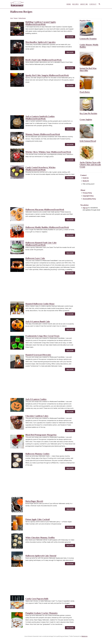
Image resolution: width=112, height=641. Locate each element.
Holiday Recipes (22, 18)
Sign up (85, 207)
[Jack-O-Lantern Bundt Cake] (17, 325)
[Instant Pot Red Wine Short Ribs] (90, 59)
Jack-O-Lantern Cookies (35, 399)
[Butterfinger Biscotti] (17, 505)
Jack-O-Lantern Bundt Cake (37, 321)
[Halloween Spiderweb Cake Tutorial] (17, 560)
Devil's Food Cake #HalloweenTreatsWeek (43, 60)
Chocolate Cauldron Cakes (36, 416)
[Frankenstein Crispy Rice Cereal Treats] (17, 343)
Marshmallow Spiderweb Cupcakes (40, 42)
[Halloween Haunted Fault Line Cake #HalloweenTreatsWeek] (17, 248)
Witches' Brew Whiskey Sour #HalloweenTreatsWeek (48, 152)
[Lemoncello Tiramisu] (90, 29)
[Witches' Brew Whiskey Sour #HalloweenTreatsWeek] (17, 156)
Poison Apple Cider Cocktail (37, 519)
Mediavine (84, 636)
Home (11, 18)
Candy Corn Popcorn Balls (36, 599)
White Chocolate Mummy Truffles (40, 537)
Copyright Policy (88, 196)
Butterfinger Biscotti (34, 501)
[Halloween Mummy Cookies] (17, 461)
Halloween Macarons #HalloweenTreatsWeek (44, 209)
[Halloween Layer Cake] (17, 265)
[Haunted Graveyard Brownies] (17, 362)
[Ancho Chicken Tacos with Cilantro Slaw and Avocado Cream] (90, 153)
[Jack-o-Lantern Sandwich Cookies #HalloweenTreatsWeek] (17, 122)
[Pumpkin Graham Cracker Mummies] (17, 620)
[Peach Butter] (90, 82)
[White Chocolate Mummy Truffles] (17, 541)
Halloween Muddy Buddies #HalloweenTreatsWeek (47, 227)
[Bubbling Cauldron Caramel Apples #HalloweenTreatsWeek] (17, 29)
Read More (71, 37)
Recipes (16, 18)
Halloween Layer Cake (35, 258)
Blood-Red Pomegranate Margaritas (41, 435)
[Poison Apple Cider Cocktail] (17, 523)
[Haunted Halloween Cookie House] (17, 309)
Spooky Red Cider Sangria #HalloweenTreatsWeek (47, 75)
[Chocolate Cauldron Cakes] (17, 423)
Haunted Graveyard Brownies (38, 355)
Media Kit (86, 181)
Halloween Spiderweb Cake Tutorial (40, 556)
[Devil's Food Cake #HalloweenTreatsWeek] (17, 64)
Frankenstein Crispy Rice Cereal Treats (42, 336)
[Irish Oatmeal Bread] (90, 131)
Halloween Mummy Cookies (37, 454)
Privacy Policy (87, 193)
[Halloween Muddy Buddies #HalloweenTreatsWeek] (17, 231)
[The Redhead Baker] (24, 4)
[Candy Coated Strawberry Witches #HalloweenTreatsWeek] (17, 172)
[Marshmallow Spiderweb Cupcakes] (17, 47)
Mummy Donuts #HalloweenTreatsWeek (42, 134)
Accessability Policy (89, 199)
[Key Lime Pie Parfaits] (90, 104)
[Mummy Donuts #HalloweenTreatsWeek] (17, 139)
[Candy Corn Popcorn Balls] (17, 602)
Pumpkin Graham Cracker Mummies (41, 613)
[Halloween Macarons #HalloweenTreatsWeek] (17, 214)
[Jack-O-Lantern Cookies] (17, 405)
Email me (86, 178)
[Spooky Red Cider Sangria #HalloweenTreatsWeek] (17, 80)
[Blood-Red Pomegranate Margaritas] (17, 442)
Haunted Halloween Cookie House (39, 304)
